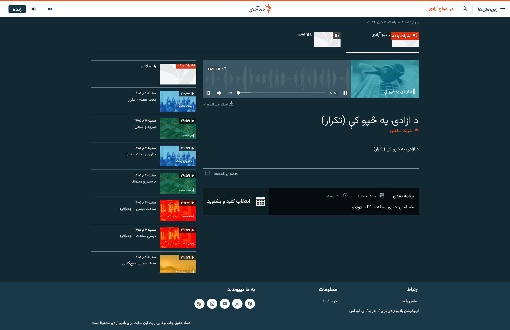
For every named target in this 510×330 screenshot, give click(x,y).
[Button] (404, 132)
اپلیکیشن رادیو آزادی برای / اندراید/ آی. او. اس (384, 311)
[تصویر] (50, 9)
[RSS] (199, 304)
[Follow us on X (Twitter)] (237, 304)
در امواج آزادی (441, 9)
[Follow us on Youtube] (225, 304)
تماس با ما (410, 301)
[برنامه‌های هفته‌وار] (34, 9)
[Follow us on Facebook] (250, 304)
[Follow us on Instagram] (212, 304)
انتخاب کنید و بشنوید (229, 201)
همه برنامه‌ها (226, 174)
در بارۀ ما (330, 301)
